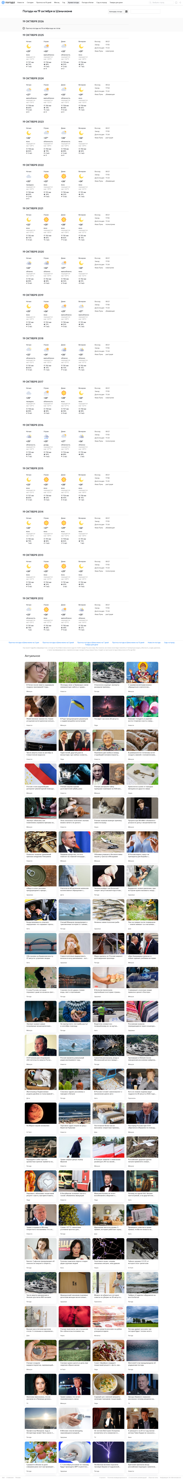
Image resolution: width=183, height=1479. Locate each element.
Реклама (18, 1477)
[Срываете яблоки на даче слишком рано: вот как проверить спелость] (41, 1457)
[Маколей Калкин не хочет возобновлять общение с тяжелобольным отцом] (108, 1186)
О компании (10, 1477)
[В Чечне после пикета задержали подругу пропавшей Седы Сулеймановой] (41, 678)
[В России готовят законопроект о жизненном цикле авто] (108, 1084)
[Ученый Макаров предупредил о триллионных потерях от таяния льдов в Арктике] (74, 915)
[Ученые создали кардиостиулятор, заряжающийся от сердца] (41, 1356)
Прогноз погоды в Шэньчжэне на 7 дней (93, 643)
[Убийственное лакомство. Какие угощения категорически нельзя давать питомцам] (41, 712)
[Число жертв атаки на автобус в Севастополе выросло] (41, 745)
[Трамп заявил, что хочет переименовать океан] (74, 1390)
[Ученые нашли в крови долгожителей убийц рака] (74, 779)
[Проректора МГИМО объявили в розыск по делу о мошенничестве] (142, 813)
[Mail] (3, 2)
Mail (3, 1477)
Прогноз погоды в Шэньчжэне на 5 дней (58, 643)
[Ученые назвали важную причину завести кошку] (108, 813)
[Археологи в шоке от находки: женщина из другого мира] (142, 779)
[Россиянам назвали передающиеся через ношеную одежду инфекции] (142, 1017)
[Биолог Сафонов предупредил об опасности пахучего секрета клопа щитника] (41, 1254)
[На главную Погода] (10, 2)
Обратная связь (153, 1477)
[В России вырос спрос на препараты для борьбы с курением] (142, 847)
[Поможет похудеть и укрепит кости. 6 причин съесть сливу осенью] (142, 712)
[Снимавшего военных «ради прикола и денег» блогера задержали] (142, 983)
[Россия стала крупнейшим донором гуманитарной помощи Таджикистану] (41, 779)
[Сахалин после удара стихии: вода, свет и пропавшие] (74, 983)
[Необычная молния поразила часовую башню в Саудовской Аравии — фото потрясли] (108, 1457)
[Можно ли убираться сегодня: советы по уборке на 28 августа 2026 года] (108, 1288)
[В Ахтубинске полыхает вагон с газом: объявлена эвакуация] (74, 1186)
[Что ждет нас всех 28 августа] (108, 712)
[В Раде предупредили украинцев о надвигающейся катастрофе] (74, 712)
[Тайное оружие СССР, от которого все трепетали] (142, 1254)
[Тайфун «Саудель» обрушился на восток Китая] (142, 1288)
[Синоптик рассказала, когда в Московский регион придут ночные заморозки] (108, 1051)
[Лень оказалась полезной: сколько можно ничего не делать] (74, 813)
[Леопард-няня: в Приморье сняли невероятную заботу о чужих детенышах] (74, 678)
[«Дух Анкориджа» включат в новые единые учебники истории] (142, 949)
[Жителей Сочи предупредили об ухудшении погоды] (142, 1356)
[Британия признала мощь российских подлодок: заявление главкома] (142, 1457)
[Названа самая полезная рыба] (108, 915)
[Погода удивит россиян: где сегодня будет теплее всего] (142, 1322)
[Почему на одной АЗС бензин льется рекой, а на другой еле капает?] (142, 1186)
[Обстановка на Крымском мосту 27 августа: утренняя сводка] (41, 949)
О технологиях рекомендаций (138, 1477)
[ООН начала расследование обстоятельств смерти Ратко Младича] (41, 1051)
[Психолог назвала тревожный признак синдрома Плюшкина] (41, 847)
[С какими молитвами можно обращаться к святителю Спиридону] (142, 678)
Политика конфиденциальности (117, 1477)
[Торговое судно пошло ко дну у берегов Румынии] (74, 1118)
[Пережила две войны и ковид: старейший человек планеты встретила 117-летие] (108, 745)
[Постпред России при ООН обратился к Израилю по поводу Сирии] (142, 1118)
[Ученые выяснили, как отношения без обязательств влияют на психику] (74, 1322)
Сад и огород (169, 643)
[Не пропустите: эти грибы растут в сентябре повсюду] (74, 1017)
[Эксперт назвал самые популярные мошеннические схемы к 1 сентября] (41, 1017)
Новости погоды (154, 643)
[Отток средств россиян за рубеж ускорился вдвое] (108, 1322)
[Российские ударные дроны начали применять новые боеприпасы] (142, 1152)
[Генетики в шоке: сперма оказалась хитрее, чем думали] (108, 1254)
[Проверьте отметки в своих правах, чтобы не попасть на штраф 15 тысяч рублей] (142, 1220)
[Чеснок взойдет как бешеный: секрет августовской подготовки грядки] (108, 881)
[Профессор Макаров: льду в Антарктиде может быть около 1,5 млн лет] (41, 1423)
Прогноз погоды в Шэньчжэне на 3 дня (24, 643)
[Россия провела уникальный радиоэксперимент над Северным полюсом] (74, 1051)
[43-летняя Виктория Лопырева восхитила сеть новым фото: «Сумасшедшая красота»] (108, 1423)
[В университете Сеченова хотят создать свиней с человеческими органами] (142, 745)
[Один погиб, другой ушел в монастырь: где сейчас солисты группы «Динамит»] (74, 745)
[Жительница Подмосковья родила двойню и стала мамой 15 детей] (41, 1084)
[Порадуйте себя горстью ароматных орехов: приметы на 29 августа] (41, 1152)
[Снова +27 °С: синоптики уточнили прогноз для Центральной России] (74, 1220)
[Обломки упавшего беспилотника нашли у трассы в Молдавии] (108, 847)
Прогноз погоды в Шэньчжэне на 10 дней (128, 643)
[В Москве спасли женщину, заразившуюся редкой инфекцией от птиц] (74, 1423)
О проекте (102, 1477)
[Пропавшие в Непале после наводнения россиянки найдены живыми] (142, 1051)
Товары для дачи (91, 645)
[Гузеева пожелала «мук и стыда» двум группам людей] (74, 1254)
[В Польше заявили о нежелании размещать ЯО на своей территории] (108, 1152)
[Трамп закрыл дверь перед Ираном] (74, 1152)
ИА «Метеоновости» (175, 1477)
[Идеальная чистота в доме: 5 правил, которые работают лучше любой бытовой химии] (108, 1220)
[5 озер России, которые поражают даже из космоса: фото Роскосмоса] (41, 983)
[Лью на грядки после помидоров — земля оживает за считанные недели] (142, 915)
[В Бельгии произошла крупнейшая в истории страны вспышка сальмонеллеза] (108, 983)
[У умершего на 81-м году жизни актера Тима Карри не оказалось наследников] (142, 1423)
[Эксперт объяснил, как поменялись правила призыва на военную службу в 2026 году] (41, 813)
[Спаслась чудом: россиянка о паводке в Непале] (74, 1084)
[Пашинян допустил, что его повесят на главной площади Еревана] (74, 847)
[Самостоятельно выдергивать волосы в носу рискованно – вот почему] (74, 949)
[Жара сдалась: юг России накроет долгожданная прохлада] (108, 949)
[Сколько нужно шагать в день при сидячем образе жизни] (74, 1356)
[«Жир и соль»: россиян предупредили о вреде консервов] (41, 881)
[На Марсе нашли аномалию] (41, 1118)
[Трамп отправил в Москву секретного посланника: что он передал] (41, 1220)
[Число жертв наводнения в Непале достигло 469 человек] (41, 1288)
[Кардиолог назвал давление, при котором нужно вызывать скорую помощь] (142, 881)
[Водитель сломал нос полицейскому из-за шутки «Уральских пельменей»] (108, 1017)
